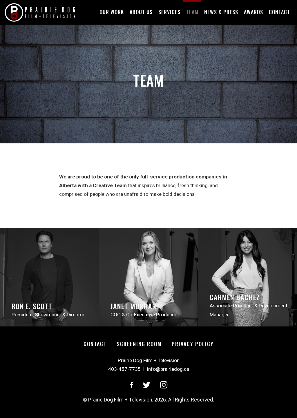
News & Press (221, 12)
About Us (141, 12)
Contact (279, 12)
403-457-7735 (124, 369)
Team (192, 12)
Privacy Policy (193, 344)
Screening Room (139, 344)
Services (169, 12)
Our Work (111, 12)
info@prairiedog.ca (168, 369)
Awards (253, 12)
